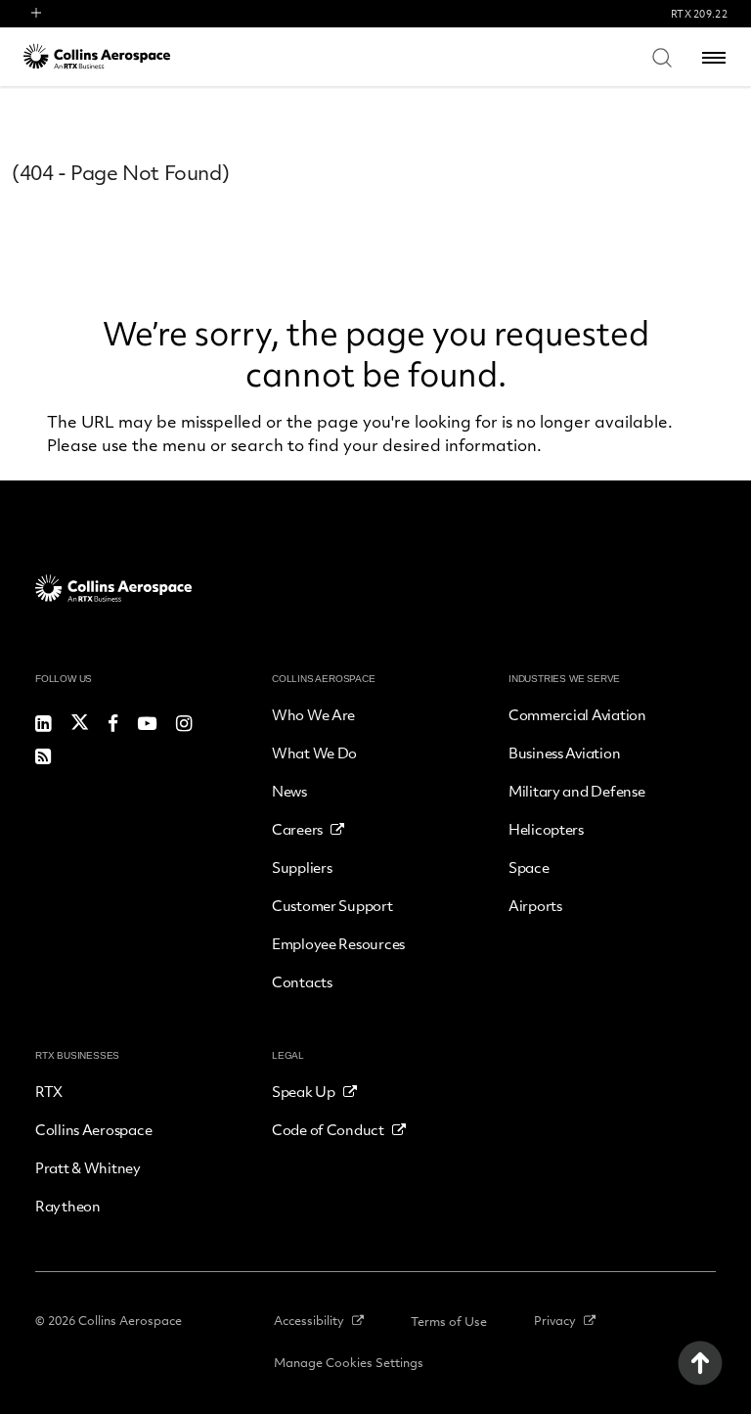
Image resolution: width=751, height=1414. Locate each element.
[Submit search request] (662, 56)
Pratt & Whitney (88, 1167)
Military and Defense (576, 790)
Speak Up (303, 1091)
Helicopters (546, 829)
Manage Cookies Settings (348, 1362)
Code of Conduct (328, 1129)
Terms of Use (449, 1321)
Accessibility (309, 1320)
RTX (49, 1091)
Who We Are (313, 714)
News (289, 790)
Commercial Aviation (577, 714)
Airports (535, 905)
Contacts (302, 981)
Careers (297, 829)
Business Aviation (564, 752)
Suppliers (301, 867)
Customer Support (332, 905)
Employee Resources (338, 943)
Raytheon (68, 1205)
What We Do (314, 752)
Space (529, 867)
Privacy (555, 1320)
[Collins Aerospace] (96, 56)
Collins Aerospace (93, 1129)
